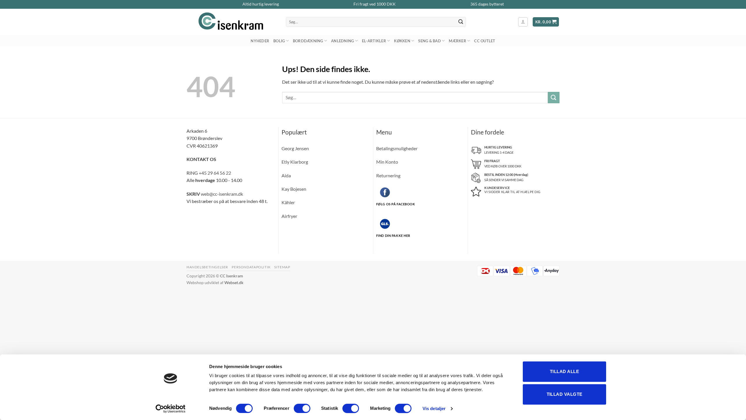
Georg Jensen (295, 148)
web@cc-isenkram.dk (222, 194)
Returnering (388, 175)
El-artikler (374, 40)
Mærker (457, 40)
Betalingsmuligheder (397, 148)
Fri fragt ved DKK (374, 4)
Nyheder (260, 40)
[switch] (302, 408)
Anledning (342, 40)
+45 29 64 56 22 (215, 173)
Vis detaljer (434, 408)
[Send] (461, 22)
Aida (286, 175)
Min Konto (387, 161)
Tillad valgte (565, 394)
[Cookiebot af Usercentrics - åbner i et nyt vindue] (170, 408)
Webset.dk (233, 282)
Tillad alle (564, 371)
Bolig (279, 40)
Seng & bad (429, 40)
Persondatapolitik (251, 267)
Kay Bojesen (293, 189)
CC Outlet (484, 40)
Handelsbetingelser (207, 267)
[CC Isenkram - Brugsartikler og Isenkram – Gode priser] (231, 22)
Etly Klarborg (294, 161)
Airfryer (289, 216)
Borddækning (308, 40)
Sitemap (282, 267)
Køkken (402, 40)
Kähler (288, 202)
